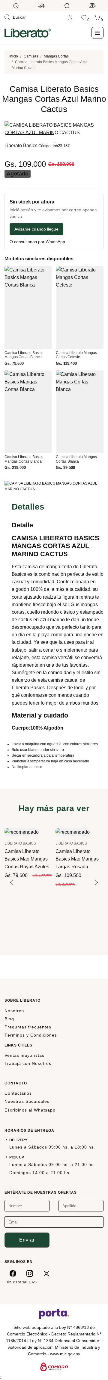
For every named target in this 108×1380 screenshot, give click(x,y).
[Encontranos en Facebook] (12, 1273)
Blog (9, 1018)
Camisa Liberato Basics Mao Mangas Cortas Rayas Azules (26, 859)
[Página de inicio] (27, 32)
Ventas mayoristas (24, 1055)
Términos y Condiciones (30, 1035)
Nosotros (14, 1010)
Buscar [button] (19, 17)
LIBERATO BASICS (20, 843)
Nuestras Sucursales (27, 1101)
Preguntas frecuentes (27, 1027)
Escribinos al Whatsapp (30, 1110)
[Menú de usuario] (70, 17)
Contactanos (18, 1093)
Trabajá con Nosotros (27, 1063)
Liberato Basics (21, 145)
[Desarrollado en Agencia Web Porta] (54, 1313)
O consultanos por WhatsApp (37, 242)
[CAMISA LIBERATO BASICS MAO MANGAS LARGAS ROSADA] (73, 831)
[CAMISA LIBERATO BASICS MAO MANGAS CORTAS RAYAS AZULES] (21, 831)
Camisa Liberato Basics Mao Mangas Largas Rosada (77, 859)
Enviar (27, 1239)
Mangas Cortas (56, 56)
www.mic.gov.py (65, 1353)
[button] (29, 134)
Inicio (13, 56)
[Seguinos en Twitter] (46, 1273)
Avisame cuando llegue (36, 229)
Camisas (31, 56)
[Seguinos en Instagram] (29, 1273)
